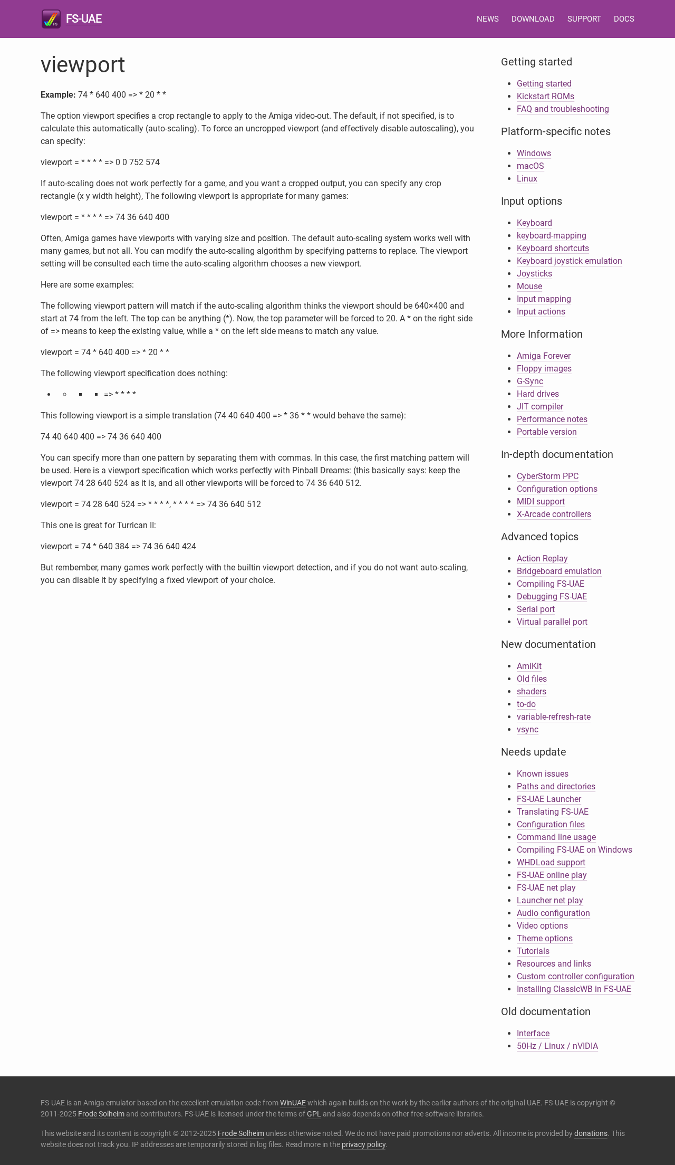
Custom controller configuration (575, 976)
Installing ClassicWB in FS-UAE (574, 989)
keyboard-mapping (551, 236)
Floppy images (544, 369)
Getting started (544, 84)
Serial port (536, 609)
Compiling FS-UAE (550, 584)
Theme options (545, 938)
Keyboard (534, 223)
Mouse (529, 286)
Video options (542, 926)
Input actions (541, 312)
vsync (527, 729)
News (488, 19)
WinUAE (293, 1103)
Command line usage (556, 837)
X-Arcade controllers (554, 514)
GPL (314, 1114)
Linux (527, 179)
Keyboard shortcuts (553, 248)
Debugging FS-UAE (552, 596)
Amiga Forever (544, 356)
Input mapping (544, 299)
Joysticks (534, 274)
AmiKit (529, 666)
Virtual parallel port (552, 622)
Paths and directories (556, 786)
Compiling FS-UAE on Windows (574, 850)
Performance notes (552, 419)
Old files (532, 679)
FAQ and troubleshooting (563, 109)
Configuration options (557, 489)
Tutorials (533, 951)
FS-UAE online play (552, 875)
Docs (624, 19)
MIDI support (541, 501)
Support (584, 19)
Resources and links (554, 964)
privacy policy (363, 1144)
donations (591, 1133)
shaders (531, 691)
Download (533, 19)
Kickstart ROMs (545, 96)
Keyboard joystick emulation (569, 261)
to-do (526, 704)
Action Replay (542, 558)
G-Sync (530, 381)
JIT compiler (540, 407)
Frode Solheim (101, 1114)
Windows (534, 153)
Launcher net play (550, 900)
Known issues (542, 774)
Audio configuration (553, 913)
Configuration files (551, 824)
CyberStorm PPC (547, 476)
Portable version (547, 432)
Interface (533, 1033)
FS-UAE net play (546, 888)
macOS (530, 166)
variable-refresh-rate (554, 717)
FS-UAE (83, 18)
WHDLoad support (551, 862)
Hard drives (538, 394)
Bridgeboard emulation (559, 571)
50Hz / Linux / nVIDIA (557, 1046)
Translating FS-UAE (553, 812)
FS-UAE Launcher (549, 799)
